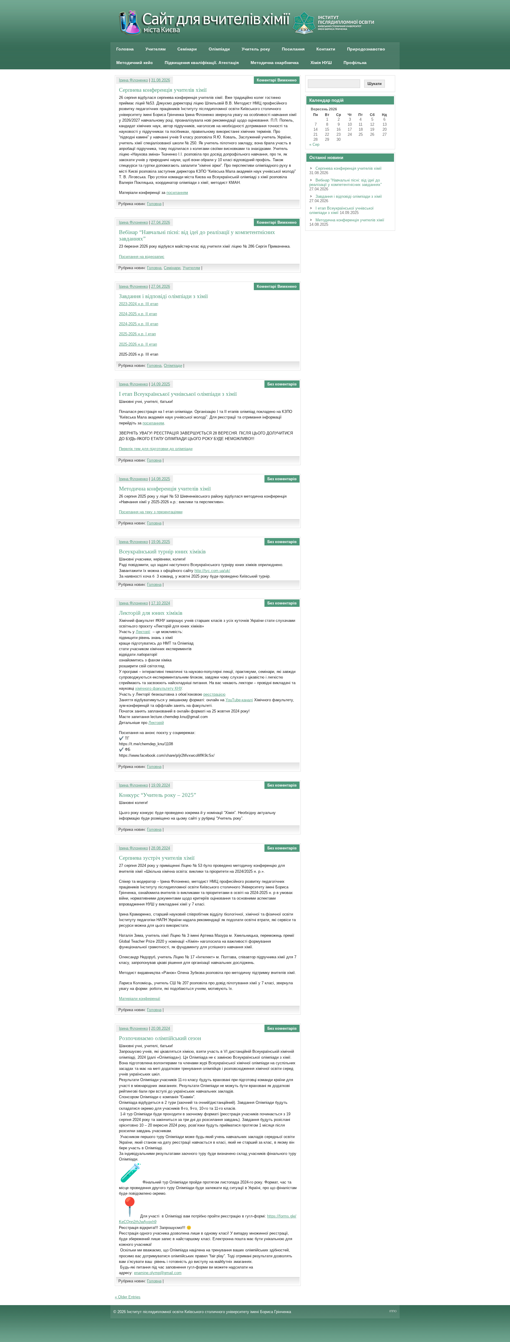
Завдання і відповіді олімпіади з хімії (163, 296)
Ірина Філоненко (133, 80)
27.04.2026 (160, 222)
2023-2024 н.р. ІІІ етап (138, 304)
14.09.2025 (160, 384)
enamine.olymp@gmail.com (158, 1273)
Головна (125, 49)
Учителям (156, 49)
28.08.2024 (160, 848)
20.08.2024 (160, 1028)
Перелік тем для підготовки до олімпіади (155, 449)
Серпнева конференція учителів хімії (163, 90)
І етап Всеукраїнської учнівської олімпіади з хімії (178, 394)
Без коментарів (282, 384)
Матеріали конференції (139, 998)
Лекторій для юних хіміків (150, 613)
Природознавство (366, 49)
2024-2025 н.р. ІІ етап (138, 314)
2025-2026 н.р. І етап (137, 334)
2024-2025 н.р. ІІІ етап (138, 324)
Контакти (325, 49)
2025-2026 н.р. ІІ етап (138, 344)
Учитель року (256, 49)
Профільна (355, 62)
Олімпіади (219, 49)
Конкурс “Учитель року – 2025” (157, 795)
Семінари (187, 49)
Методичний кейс (134, 62)
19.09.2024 (160, 785)
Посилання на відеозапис (141, 256)
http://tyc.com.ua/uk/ (212, 570)
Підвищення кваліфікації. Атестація (202, 62)
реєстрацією (214, 694)
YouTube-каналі (239, 700)
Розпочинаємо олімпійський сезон (160, 1038)
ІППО (393, 1311)
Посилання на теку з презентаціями (150, 512)
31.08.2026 (160, 80)
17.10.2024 (160, 603)
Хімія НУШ (321, 62)
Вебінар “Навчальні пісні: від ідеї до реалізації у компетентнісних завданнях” (345, 182)
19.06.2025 (160, 542)
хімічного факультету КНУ (158, 688)
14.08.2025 (160, 479)
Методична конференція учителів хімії (165, 489)
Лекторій (156, 722)
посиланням (177, 192)
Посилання (293, 49)
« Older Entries (127, 1297)
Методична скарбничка (275, 62)
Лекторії (143, 632)
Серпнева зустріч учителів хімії (156, 858)
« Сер (314, 144)
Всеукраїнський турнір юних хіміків (162, 551)
